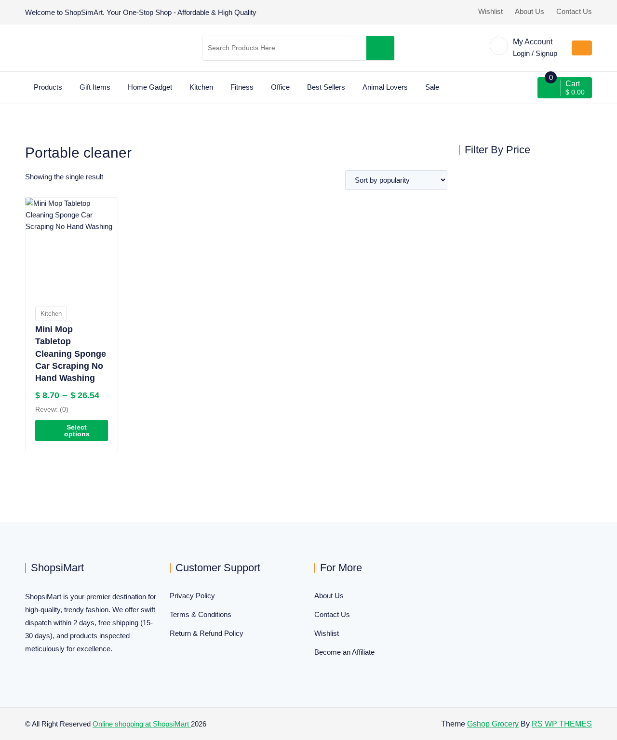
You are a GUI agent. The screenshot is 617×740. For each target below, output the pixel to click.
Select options (77, 430)
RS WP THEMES (562, 724)
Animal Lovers (385, 87)
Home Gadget (150, 87)
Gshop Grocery (493, 724)
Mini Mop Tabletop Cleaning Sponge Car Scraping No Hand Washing (70, 353)
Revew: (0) (51, 409)
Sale (432, 87)
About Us (529, 11)
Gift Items (95, 87)
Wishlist (490, 11)
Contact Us (574, 11)
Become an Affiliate (344, 652)
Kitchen (201, 87)
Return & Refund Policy (206, 633)
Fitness (242, 87)
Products (48, 87)
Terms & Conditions (200, 614)
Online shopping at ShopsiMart (142, 724)
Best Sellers (326, 87)
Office (280, 87)
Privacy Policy (192, 596)
